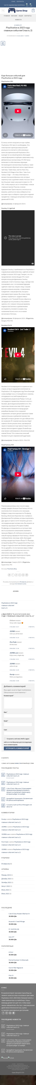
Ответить (32, 626)
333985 (12, 631)
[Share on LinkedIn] (26, 575)
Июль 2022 (5, 890)
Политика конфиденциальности (18, 1067)
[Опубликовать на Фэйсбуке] (12, 575)
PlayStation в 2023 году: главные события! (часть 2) (17, 775)
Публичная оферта (18, 1069)
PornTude (13, 642)
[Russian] (27, 5)
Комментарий (9, 695)
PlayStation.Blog (12, 569)
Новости (18, 19)
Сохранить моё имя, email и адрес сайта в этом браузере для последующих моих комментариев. (18, 741)
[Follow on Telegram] (13, 1013)
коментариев (10, 778)
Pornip (12, 674)
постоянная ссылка (20, 584)
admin (27, 35)
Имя (5, 712)
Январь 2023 (6, 875)
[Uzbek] (31, 5)
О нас (13, 1)
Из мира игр (18, 25)
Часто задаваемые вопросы (14, 5)
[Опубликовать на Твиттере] (16, 575)
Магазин (14, 16)
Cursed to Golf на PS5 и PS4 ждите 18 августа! (19, 805)
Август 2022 (5, 886)
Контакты (20, 1)
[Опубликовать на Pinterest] (23, 575)
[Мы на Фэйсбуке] (3, 1013)
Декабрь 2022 (6, 879)
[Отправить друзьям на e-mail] (19, 575)
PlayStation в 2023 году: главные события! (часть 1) (9, 605)
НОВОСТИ (18, 763)
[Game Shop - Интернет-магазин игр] (18, 10)
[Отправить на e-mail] (10, 1013)
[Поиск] (3, 10)
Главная (7, 16)
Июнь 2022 (5, 893)
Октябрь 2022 (6, 882)
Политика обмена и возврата (18, 1068)
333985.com (14, 653)
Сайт (5, 730)
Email (6, 721)
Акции (21, 16)
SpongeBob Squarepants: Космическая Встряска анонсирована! (19, 799)
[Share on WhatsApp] (9, 575)
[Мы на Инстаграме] (6, 1013)
